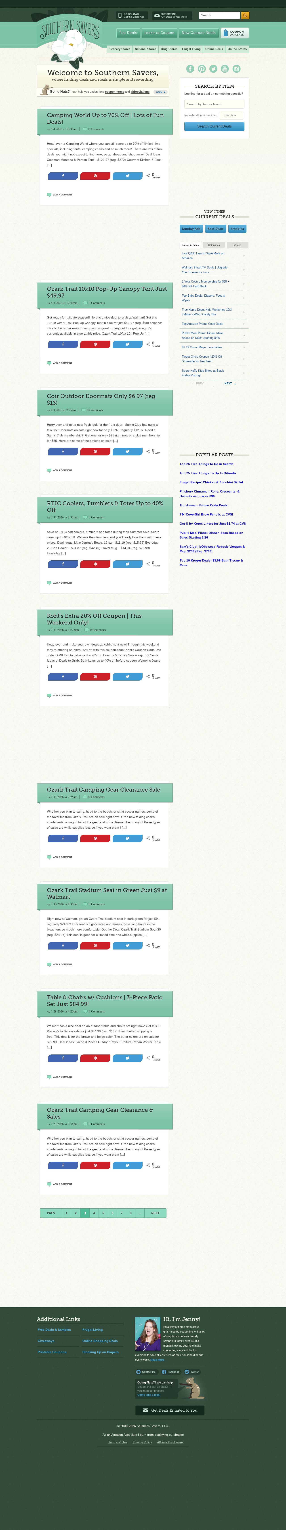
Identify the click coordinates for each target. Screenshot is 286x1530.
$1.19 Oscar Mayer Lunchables (202, 347)
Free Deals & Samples (54, 1329)
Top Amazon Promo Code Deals (202, 323)
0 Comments (96, 129)
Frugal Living (191, 49)
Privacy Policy (142, 1442)
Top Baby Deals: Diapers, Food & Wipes (203, 298)
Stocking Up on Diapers (100, 1352)
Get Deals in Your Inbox (174, 15)
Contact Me (149, 1372)
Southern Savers (69, 45)
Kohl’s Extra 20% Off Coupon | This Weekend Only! (94, 619)
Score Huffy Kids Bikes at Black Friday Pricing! (203, 373)
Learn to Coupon (160, 33)
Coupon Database (235, 33)
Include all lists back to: (201, 115)
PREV (51, 1213)
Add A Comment (62, 194)
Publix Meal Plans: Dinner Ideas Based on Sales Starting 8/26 (202, 335)
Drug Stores (169, 49)
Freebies (237, 229)
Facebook (173, 1372)
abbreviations (140, 91)
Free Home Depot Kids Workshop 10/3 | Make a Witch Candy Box (207, 312)
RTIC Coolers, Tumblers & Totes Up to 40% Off (105, 506)
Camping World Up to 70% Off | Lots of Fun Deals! (105, 118)
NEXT (155, 1213)
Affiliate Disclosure (170, 1442)
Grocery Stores (119, 49)
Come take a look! (148, 1394)
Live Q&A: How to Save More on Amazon (203, 256)
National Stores (145, 49)
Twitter (195, 1372)
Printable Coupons (52, 1352)
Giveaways (46, 1341)
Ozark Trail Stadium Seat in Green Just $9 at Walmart (107, 893)
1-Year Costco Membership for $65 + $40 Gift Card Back (205, 284)
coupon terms (114, 91)
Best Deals (216, 229)
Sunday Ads (191, 229)
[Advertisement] (104, 243)
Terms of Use (117, 1442)
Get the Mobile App (134, 15)
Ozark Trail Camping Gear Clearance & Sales (100, 1113)
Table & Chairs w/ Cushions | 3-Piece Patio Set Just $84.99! (105, 1000)
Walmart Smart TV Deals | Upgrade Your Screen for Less (204, 270)
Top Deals (128, 33)
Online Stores (237, 49)
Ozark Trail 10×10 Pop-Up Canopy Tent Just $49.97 (107, 292)
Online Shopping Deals (100, 1341)
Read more (157, 1359)
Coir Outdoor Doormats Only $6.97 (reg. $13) (102, 399)
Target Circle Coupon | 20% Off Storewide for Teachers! (202, 359)
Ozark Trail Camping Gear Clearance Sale (103, 789)
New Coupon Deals (199, 33)
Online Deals (214, 49)
